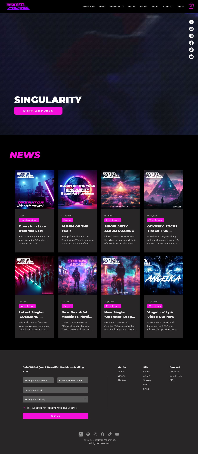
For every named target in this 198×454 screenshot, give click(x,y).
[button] (191, 6)
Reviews (67, 220)
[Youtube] (191, 56)
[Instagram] (191, 36)
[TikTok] (191, 49)
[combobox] (55, 399)
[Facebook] (191, 43)
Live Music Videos (29, 220)
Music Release (113, 220)
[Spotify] (191, 29)
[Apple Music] (191, 22)
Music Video (155, 306)
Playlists (67, 306)
